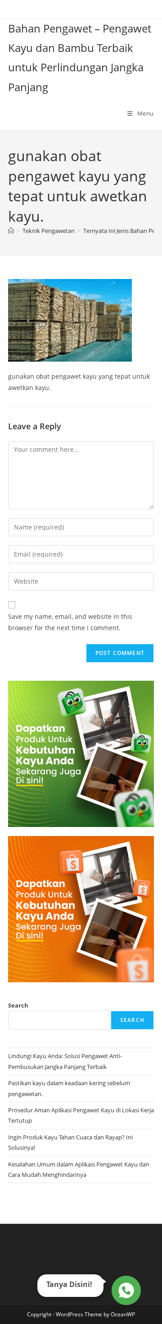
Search (18, 1005)
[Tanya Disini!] (125, 1288)
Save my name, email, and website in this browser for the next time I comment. (70, 622)
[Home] (11, 231)
